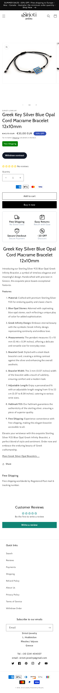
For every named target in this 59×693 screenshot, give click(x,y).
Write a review (29, 524)
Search (9, 553)
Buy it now (29, 204)
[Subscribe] (49, 627)
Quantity (6, 171)
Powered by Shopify (37, 687)
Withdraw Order (14, 608)
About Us (10, 587)
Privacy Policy (12, 594)
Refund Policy (13, 580)
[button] (3, 16)
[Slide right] (36, 105)
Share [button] (8, 464)
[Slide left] (23, 105)
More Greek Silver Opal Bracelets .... (20, 456)
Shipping (15, 138)
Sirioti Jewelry (25, 687)
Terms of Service (14, 601)
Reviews (10, 560)
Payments (11, 567)
